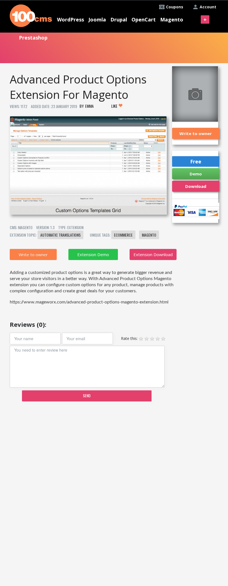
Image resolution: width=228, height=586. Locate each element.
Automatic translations (60, 235)
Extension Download (153, 254)
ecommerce (123, 235)
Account (208, 6)
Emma (89, 106)
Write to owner (33, 254)
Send (87, 395)
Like (114, 106)
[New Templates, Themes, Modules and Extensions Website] (31, 15)
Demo (196, 173)
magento (149, 235)
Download (195, 186)
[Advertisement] (88, 449)
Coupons (174, 6)
